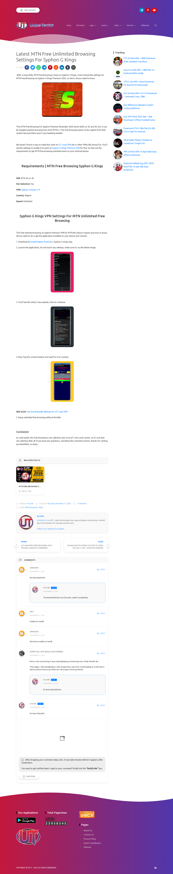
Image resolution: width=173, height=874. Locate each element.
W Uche (46, 588)
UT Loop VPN (65, 145)
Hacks (116, 25)
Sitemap (87, 847)
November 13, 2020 (37, 615)
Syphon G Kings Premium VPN (66, 148)
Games (104, 25)
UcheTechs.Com (43, 520)
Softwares (145, 25)
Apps (92, 25)
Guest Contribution (92, 843)
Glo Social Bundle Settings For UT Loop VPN (47, 412)
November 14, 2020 (37, 635)
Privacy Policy (90, 839)
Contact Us (89, 835)
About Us (88, 830)
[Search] (155, 25)
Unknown (34, 568)
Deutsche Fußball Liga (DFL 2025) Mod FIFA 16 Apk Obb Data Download (139, 166)
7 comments (81, 504)
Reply (103, 569)
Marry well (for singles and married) (46, 652)
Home (68, 25)
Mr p (32, 612)
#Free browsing (31, 507)
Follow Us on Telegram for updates (50, 529)
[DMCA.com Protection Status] (86, 814)
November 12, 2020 (37, 571)
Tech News (80, 25)
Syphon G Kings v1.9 (30, 190)
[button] (27, 67)
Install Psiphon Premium (41, 242)
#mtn (41, 507)
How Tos (130, 25)
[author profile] (26, 522)
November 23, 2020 (37, 655)
